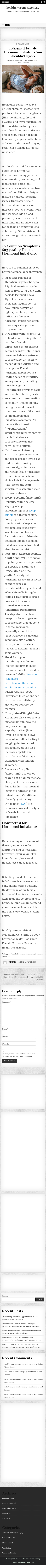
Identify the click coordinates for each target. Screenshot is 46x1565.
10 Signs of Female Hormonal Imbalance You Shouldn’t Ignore (23, 52)
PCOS (22, 803)
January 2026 (8, 1498)
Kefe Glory (8, 1387)
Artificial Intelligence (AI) (12, 1533)
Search (5, 1296)
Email (5, 1037)
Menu (6, 2)
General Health (8, 1538)
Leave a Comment (23, 63)
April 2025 (6, 1518)
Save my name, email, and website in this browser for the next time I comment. (18, 1055)
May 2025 (6, 1513)
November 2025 (9, 1508)
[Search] (44, 2)
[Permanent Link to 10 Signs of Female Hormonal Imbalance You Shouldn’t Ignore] (23, 79)
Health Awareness (15, 60)
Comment (6, 1002)
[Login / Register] (41, 2)
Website (5, 1044)
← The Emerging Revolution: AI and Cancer (18, 974)
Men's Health (7, 1543)
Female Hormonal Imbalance (22, 954)
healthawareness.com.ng (22, 7)
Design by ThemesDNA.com (23, 1562)
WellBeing (6, 1548)
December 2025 (9, 1503)
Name (5, 1029)
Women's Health (23, 44)
